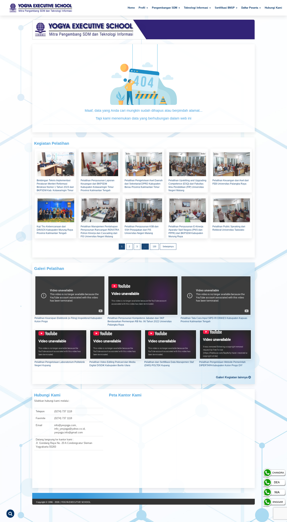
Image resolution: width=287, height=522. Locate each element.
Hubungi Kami (273, 7)
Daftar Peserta (250, 7)
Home (131, 7)
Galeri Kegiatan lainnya (232, 377)
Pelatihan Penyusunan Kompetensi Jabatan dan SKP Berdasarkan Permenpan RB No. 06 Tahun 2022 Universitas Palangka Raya (140, 321)
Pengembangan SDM (165, 7)
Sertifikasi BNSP (225, 7)
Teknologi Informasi (196, 7)
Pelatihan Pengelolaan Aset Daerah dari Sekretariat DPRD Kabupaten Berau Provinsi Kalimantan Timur (144, 183)
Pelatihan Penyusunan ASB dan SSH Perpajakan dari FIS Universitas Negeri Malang (142, 230)
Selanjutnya (168, 246)
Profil (142, 7)
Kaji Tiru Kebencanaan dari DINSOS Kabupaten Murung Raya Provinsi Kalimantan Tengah (55, 230)
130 (154, 246)
